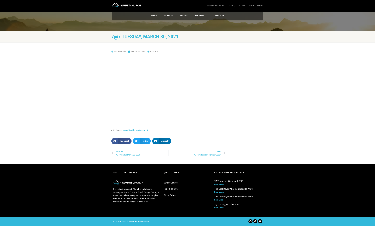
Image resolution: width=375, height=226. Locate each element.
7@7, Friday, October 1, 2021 (228, 204)
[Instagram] (255, 221)
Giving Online (256, 6)
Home (154, 15)
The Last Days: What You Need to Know (233, 189)
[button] (121, 141)
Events (184, 15)
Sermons (199, 15)
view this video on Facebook (135, 130)
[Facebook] (250, 221)
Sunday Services (216, 6)
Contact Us (218, 15)
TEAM (167, 15)
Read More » (219, 184)
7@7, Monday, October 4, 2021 (228, 181)
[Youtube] (260, 221)
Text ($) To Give (236, 6)
